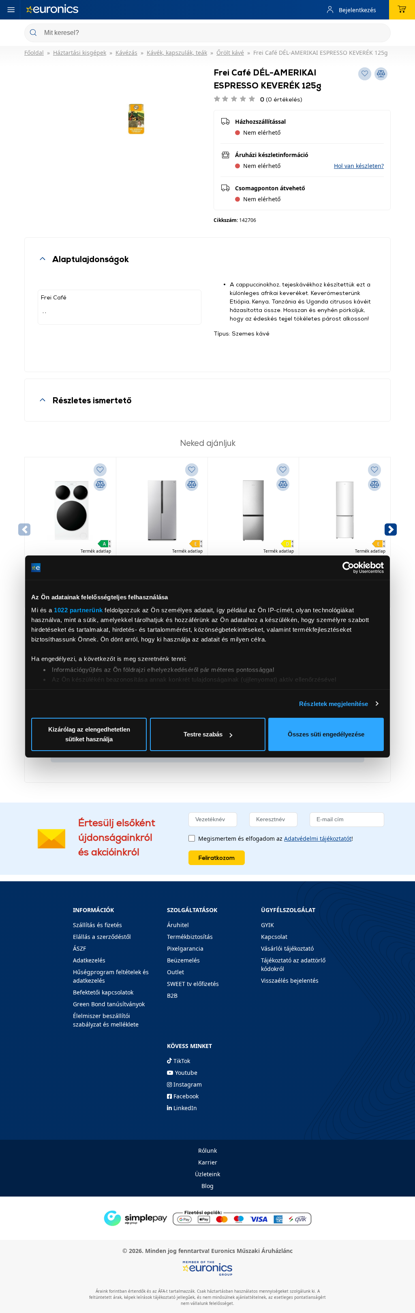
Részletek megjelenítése (333, 703)
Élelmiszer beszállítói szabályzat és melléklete (106, 1020)
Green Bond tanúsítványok (109, 1004)
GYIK (267, 925)
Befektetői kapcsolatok (103, 992)
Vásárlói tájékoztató (287, 948)
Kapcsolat (274, 937)
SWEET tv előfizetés (193, 984)
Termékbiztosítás (190, 937)
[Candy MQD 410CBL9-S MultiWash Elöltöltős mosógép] (70, 511)
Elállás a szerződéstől (102, 937)
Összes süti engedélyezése (326, 734)
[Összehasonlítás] (100, 484)
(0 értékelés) (281, 99)
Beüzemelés (183, 960)
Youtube (185, 1072)
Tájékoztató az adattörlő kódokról (293, 964)
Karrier (207, 1162)
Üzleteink (207, 1174)
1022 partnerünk (78, 610)
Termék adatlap (96, 551)
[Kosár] (402, 9)
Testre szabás (203, 734)
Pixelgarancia (185, 948)
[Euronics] (52, 9)
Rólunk (207, 1150)
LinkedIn (184, 1108)
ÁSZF (79, 948)
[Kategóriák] (11, 10)
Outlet (175, 972)
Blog (207, 1186)
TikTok (181, 1061)
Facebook (185, 1096)
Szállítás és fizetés (97, 925)
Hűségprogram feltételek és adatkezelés (111, 976)
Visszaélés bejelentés (290, 980)
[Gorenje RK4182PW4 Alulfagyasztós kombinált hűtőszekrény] (344, 511)
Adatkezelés (89, 960)
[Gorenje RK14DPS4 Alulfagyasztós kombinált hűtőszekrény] (253, 511)
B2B (172, 995)
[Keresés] (381, 33)
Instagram (187, 1084)
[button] (359, 166)
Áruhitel (178, 925)
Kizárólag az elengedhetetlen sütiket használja (89, 734)
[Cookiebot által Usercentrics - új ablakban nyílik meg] (348, 568)
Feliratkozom (217, 857)
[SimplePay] (207, 1217)
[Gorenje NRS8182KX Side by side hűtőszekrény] (162, 511)
